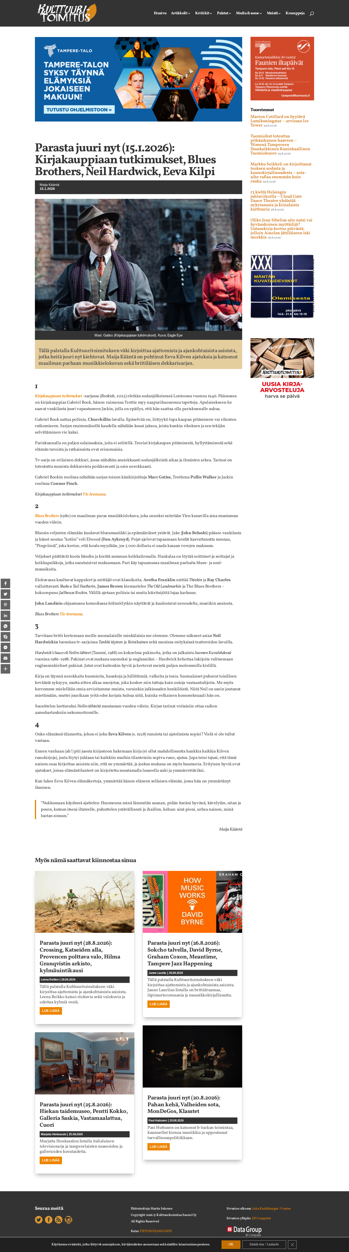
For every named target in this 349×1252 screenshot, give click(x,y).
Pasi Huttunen (158, 1120)
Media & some (247, 14)
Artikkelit (179, 14)
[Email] (5, 658)
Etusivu (160, 14)
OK (231, 1244)
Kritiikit (202, 14)
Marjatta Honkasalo (53, 1134)
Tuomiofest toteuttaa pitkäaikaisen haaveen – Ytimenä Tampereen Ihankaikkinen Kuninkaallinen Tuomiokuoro (280, 144)
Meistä (272, 14)
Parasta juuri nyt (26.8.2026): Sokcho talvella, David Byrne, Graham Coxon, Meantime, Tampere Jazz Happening (184, 953)
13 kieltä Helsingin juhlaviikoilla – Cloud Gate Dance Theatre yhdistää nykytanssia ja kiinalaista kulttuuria (276, 200)
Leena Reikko (50, 979)
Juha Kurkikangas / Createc (271, 1208)
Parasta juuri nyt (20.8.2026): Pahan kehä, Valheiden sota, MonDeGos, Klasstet (183, 1105)
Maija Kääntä (49, 185)
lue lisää (51, 1011)
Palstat (222, 14)
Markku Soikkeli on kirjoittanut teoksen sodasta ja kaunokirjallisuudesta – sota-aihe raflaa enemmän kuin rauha (280, 172)
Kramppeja (295, 14)
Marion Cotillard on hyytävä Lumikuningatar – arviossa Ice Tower (279, 121)
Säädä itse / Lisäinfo (264, 1244)
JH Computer (261, 1218)
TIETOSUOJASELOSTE (156, 1231)
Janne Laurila (157, 973)
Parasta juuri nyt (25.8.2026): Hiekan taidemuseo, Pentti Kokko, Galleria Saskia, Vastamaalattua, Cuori (84, 1115)
